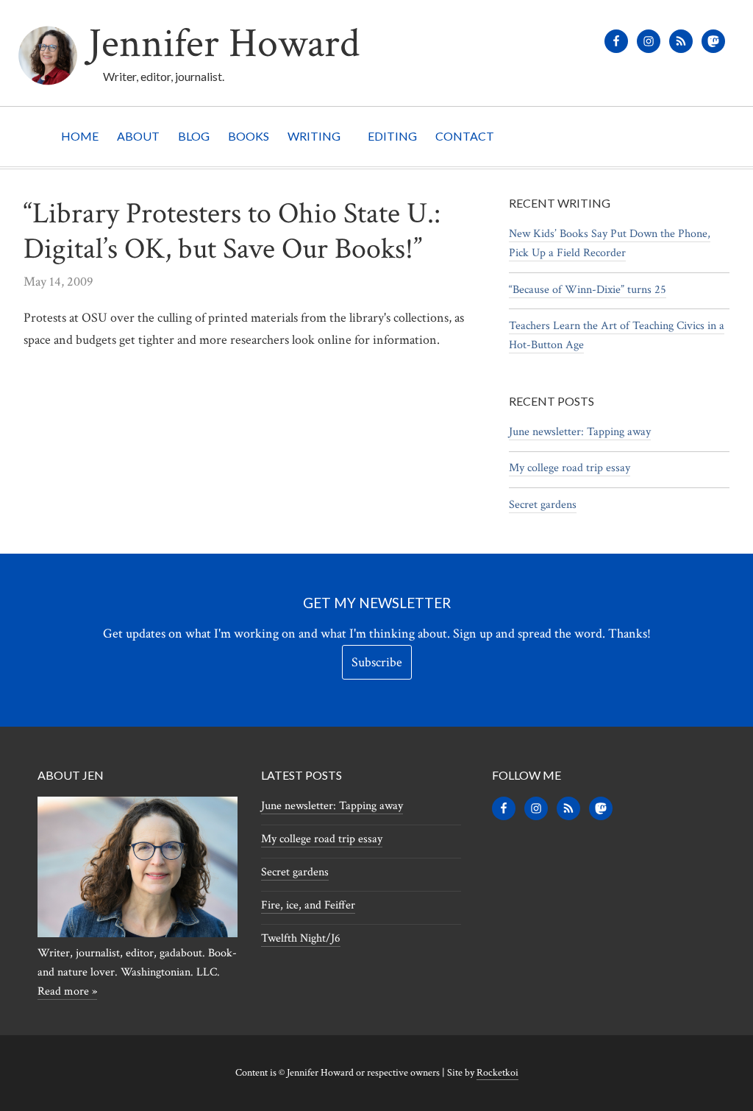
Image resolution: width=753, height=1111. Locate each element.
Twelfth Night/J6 (300, 938)
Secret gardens (543, 504)
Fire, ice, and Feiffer (308, 905)
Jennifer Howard (224, 44)
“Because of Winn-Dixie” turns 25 (587, 289)
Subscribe (376, 662)
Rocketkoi (497, 1072)
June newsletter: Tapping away (580, 432)
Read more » (67, 991)
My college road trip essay (569, 468)
